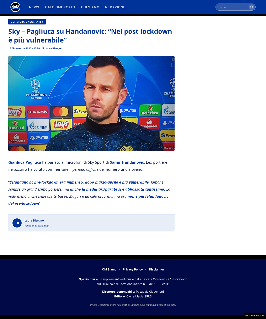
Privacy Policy (133, 269)
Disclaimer (156, 269)
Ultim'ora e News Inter (27, 21)
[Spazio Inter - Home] (15, 7)
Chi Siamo (109, 269)
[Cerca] (251, 7)
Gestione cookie (254, 315)
